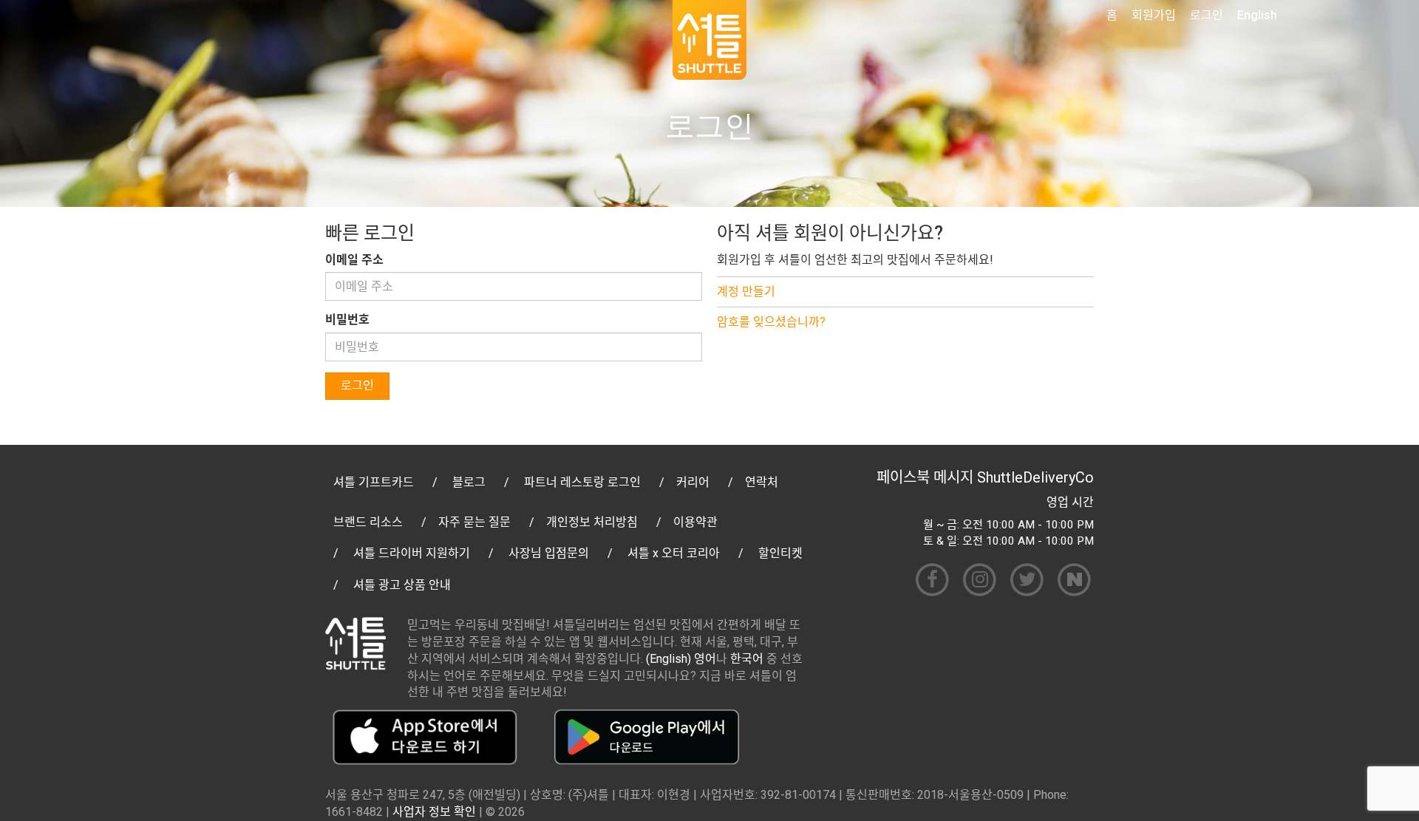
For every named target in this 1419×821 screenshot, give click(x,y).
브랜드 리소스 (368, 522)
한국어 (746, 659)
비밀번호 (347, 320)
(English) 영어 (681, 659)
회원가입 (1154, 15)
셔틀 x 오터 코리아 (673, 553)
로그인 (1206, 15)
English (1257, 15)
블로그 (469, 482)
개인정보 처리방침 (592, 522)
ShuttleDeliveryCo (1035, 477)
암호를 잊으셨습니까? (771, 322)
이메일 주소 (354, 260)
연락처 (761, 482)
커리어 (693, 482)
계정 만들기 (746, 292)
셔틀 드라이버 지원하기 (411, 553)
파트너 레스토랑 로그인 (582, 482)
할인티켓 (780, 553)
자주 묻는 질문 (474, 522)
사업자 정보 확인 (434, 812)
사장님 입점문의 (548, 553)
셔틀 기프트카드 (373, 482)
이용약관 (695, 522)
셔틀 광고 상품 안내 (402, 585)
